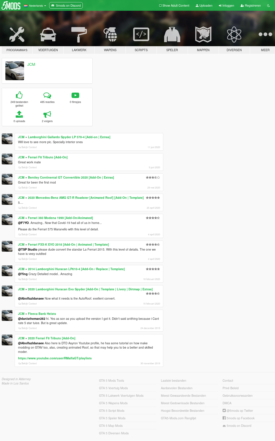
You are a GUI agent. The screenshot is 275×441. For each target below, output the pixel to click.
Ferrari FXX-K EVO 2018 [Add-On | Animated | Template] (68, 244)
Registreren (252, 5)
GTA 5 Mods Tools (111, 380)
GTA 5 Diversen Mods (114, 433)
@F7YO (23, 222)
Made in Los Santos (15, 383)
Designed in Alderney (16, 379)
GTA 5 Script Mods (111, 410)
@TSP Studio (27, 249)
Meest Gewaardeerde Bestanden (183, 395)
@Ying (23, 274)
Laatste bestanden (173, 380)
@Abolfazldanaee (31, 298)
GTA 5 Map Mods (111, 425)
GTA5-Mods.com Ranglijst (178, 418)
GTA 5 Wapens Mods (113, 403)
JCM (31, 64)
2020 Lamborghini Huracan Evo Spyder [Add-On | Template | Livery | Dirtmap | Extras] (90, 289)
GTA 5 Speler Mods (112, 418)
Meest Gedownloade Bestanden (183, 403)
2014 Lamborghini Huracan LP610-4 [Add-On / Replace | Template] (76, 269)
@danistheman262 (31, 318)
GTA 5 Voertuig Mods (113, 388)
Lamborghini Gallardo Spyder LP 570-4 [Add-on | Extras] (69, 137)
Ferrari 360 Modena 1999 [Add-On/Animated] (60, 218)
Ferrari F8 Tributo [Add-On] (48, 157)
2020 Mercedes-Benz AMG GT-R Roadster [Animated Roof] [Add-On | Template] (86, 197)
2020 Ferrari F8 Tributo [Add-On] (51, 338)
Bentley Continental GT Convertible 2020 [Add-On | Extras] (71, 177)
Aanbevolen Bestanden (176, 388)
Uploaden (205, 5)
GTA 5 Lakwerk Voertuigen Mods (121, 395)
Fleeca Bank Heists (42, 313)
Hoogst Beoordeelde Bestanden (182, 410)
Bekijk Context (29, 147)
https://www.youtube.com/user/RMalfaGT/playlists (55, 358)
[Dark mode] (268, 5)
